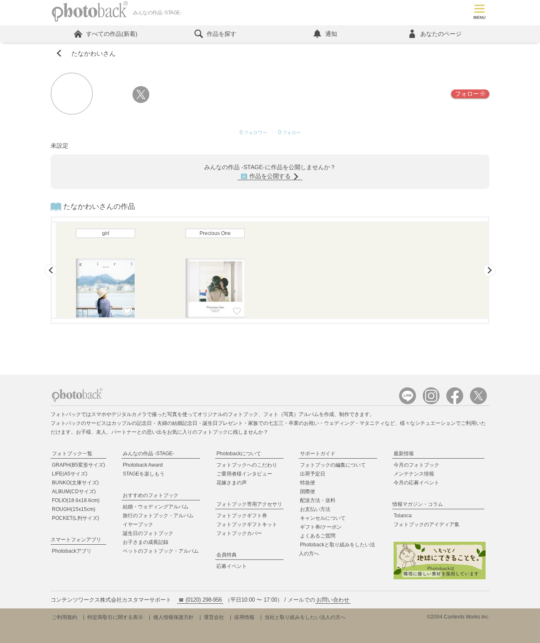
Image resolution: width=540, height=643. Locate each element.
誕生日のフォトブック (148, 533)
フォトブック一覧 (72, 454)
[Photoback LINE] (407, 402)
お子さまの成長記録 (145, 542)
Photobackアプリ (72, 551)
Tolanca (403, 516)
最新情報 (404, 454)
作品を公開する (270, 176)
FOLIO (76, 500)
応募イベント (231, 566)
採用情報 (244, 617)
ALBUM (74, 491)
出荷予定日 (312, 474)
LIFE (69, 474)
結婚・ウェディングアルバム (156, 507)
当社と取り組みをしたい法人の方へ (305, 617)
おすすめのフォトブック (150, 495)
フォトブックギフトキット (246, 524)
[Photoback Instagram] (431, 402)
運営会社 (214, 617)
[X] (141, 101)
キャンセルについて (323, 518)
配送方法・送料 (317, 500)
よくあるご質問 (317, 536)
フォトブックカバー (239, 533)
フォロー (467, 93)
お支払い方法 (315, 509)
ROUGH (73, 509)
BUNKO (75, 483)
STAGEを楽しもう (144, 474)
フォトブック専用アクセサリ (249, 504)
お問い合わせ (332, 600)
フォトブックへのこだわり (246, 465)
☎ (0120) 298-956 (200, 600)
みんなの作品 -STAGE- (148, 454)
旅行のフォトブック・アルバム (158, 516)
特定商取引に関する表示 (115, 617)
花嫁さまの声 (231, 483)
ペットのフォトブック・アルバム (161, 551)
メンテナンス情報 (414, 474)
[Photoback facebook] (454, 402)
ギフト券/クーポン (321, 527)
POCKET (75, 518)
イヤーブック (138, 524)
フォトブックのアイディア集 (426, 524)
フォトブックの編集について (333, 465)
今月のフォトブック (416, 465)
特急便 (307, 483)
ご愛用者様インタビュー (244, 474)
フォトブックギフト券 (241, 516)
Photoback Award (143, 465)
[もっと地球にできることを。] (439, 578)
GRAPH (78, 465)
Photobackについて (238, 454)
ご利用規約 (64, 617)
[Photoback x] (478, 402)
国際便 (307, 491)
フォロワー (253, 132)
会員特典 (226, 555)
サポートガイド (317, 454)
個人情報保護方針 (173, 617)
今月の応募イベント (416, 483)
